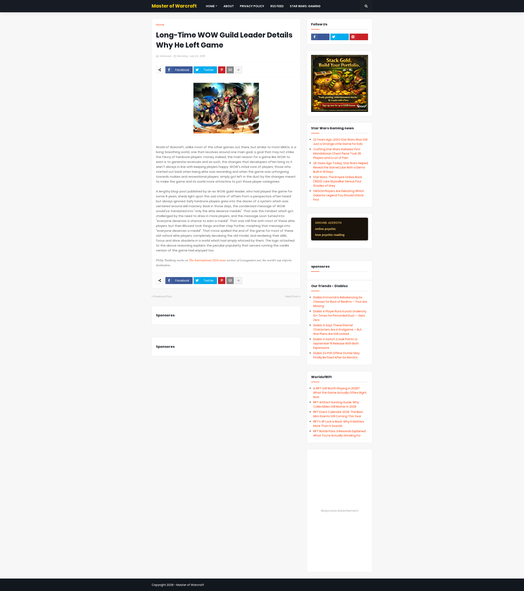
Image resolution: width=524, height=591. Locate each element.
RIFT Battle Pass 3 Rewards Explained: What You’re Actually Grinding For (339, 433)
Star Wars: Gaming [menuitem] (305, 6)
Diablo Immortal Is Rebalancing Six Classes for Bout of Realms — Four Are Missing (340, 301)
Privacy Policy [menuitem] (252, 6)
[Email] (230, 69)
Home (160, 25)
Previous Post (163, 296)
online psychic (325, 229)
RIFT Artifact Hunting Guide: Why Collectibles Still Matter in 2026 (336, 404)
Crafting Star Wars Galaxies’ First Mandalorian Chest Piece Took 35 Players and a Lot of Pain (337, 153)
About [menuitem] (229, 6)
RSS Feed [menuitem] (277, 6)
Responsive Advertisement (339, 511)
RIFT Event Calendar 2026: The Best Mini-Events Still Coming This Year (338, 414)
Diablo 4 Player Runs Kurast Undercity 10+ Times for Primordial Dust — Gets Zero (339, 315)
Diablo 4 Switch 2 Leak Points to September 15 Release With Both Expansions (336, 343)
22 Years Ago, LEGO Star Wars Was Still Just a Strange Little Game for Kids (340, 142)
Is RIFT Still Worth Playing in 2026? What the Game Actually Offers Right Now (340, 392)
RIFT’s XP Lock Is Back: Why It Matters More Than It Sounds (338, 423)
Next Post (292, 296)
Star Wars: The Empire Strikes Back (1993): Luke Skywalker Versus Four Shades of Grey (337, 181)
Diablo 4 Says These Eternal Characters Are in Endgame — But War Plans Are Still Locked (337, 329)
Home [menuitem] (210, 6)
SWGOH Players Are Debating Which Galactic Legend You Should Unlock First (338, 195)
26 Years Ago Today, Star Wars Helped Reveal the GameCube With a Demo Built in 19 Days (340, 167)
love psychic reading (329, 234)
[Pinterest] (221, 69)
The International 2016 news (207, 260)
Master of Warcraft (174, 6)
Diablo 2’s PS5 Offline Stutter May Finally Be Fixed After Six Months (336, 355)
